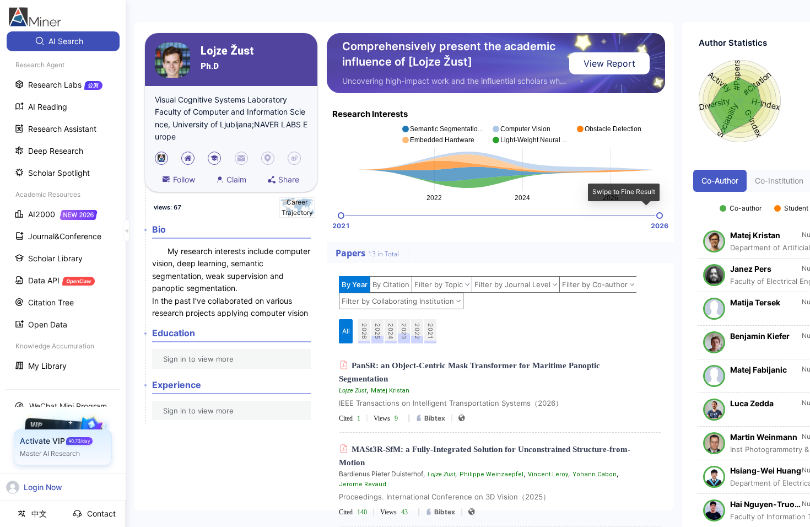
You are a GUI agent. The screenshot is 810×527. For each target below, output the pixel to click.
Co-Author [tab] (719, 180)
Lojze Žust (227, 51)
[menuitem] (63, 41)
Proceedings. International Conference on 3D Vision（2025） (444, 496)
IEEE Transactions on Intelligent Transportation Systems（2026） (451, 403)
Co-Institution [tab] (779, 180)
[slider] (341, 215)
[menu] (63, 204)
